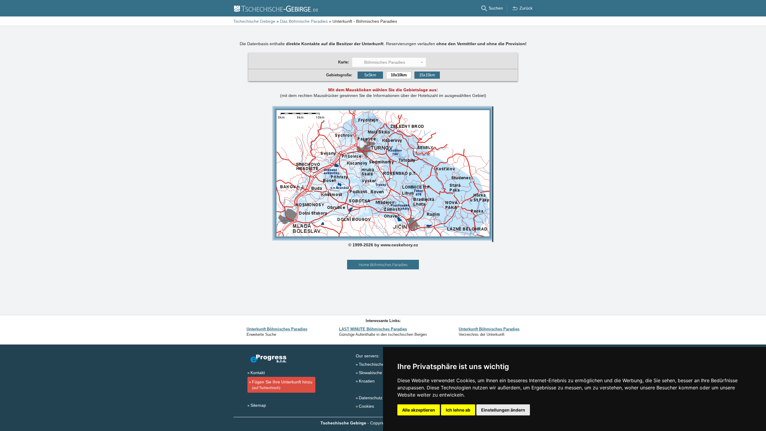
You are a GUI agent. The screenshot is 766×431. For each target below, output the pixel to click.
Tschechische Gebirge (380, 364)
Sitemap (258, 405)
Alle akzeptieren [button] (418, 409)
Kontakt (257, 372)
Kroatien (367, 381)
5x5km (370, 75)
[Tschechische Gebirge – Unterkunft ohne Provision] (275, 8)
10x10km (399, 75)
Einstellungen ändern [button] (503, 409)
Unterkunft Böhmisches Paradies (277, 329)
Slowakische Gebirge (379, 372)
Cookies (366, 406)
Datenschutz (370, 397)
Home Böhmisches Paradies (383, 264)
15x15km (427, 75)
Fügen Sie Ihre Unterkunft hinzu (282, 385)
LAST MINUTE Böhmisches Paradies (373, 329)
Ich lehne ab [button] (458, 409)
